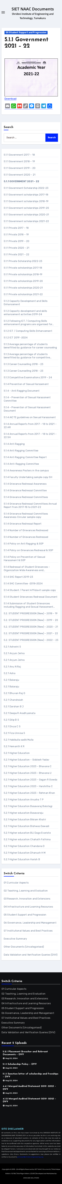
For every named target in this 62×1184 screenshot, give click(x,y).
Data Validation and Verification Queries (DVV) (30, 954)
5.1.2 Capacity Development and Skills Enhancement (25, 303)
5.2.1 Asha (9, 673)
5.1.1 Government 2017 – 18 (19, 154)
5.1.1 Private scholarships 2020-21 (23, 287)
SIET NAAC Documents (33, 9)
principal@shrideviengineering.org (30, 1157)
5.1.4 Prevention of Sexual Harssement (26, 384)
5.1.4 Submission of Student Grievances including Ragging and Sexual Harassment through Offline (28, 605)
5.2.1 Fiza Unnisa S (14, 733)
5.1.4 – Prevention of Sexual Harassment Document (27, 409)
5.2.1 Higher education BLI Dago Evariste (27, 832)
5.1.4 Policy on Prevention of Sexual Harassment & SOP (24, 559)
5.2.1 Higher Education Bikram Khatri (25, 819)
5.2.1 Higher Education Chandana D (24, 846)
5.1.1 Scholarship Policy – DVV (20, 1064)
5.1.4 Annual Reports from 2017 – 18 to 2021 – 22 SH (30, 436)
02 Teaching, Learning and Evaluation (26, 890)
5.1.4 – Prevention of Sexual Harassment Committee (27, 399)
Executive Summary (15, 938)
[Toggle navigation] (3, 12)
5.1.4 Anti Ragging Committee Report (25, 457)
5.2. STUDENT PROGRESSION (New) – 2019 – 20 (31, 620)
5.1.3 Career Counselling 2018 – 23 (23, 364)
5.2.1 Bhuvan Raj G (14, 693)
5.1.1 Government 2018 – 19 (19, 161)
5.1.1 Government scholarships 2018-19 (26, 201)
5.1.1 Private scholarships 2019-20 (23, 281)
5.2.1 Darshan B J (14, 706)
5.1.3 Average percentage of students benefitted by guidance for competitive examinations (27, 356)
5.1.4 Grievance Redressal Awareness (25, 483)
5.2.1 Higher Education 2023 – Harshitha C (28, 786)
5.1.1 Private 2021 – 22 (16, 254)
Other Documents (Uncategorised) (24, 946)
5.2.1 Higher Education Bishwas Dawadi (26, 826)
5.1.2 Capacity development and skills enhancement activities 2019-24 (25, 313)
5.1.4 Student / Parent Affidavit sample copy (30, 590)
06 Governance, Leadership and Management (30, 922)
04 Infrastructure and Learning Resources (28, 906)
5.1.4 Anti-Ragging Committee (21, 463)
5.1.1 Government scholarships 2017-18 (26, 194)
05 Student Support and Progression (26, 32)
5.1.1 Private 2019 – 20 (16, 241)
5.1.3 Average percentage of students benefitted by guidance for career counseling (30, 346)
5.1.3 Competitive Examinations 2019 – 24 (28, 377)
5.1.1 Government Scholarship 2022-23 (26, 188)
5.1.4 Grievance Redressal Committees (26, 497)
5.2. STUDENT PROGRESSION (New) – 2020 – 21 (31, 626)
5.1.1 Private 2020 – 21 (16, 247)
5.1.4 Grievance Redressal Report (22, 523)
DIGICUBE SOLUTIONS (31, 1178)
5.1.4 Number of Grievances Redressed (26, 530)
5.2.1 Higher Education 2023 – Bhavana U (28, 773)
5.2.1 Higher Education (17, 753)
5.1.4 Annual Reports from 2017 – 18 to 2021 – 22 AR (30, 426)
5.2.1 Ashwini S (12, 646)
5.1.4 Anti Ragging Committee (21, 450)
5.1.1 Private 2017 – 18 (16, 227)
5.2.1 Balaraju (11, 679)
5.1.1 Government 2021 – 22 (21, 181)
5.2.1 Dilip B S (11, 719)
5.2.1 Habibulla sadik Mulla (18, 739)
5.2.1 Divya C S (12, 726)
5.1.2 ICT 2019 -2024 (16, 337)
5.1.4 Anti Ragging (14, 444)
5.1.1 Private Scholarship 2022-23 (23, 261)
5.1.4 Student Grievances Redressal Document (30, 596)
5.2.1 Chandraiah (13, 699)
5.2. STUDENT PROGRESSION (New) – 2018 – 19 (30, 613)
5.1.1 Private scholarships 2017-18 (23, 267)
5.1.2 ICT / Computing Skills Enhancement (28, 331)
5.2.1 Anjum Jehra (14, 653)
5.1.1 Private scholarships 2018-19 (23, 274)
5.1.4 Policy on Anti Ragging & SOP (24, 543)
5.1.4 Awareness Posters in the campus (26, 470)
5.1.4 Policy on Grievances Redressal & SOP (28, 550)
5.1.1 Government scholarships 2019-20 (26, 208)
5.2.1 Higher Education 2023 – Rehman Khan (29, 792)
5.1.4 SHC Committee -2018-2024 (23, 583)
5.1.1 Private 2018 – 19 (16, 234)
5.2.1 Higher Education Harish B (22, 859)
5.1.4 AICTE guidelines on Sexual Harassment (30, 417)
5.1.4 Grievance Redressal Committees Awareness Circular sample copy (26, 515)
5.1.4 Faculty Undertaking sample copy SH (28, 477)
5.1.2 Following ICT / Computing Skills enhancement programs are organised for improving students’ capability (28, 323)
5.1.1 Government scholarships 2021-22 (26, 221)
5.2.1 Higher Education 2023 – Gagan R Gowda (30, 779)
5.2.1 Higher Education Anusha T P (24, 799)
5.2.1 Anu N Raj (12, 666)
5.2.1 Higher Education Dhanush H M (25, 852)
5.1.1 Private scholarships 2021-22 (23, 294)
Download (10, 98)
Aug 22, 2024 (11, 1058)
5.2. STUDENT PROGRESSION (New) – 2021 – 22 (31, 633)
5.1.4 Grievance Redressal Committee (25, 490)
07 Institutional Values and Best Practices (28, 930)
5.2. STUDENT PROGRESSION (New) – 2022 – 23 (31, 640)
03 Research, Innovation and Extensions (27, 898)
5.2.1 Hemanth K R (14, 746)
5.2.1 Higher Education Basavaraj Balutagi (28, 806)
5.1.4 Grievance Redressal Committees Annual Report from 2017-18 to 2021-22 (30, 505)
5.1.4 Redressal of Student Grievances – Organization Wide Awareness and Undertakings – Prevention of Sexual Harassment (27, 568)
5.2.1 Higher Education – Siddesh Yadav (26, 759)
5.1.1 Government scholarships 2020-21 (26, 214)
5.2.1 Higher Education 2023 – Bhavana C (28, 766)
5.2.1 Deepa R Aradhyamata (19, 713)
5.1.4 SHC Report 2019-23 (18, 576)
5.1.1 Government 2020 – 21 (19, 174)
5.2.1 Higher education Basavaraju (23, 812)
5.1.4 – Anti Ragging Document (22, 390)
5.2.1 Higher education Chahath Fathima (27, 839)
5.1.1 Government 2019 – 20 (19, 168)
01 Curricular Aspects (16, 882)
